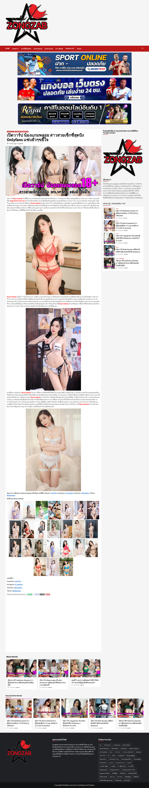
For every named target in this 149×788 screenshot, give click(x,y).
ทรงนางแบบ (49, 49)
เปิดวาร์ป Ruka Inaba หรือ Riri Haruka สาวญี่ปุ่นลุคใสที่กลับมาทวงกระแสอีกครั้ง (53, 682)
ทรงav (79, 49)
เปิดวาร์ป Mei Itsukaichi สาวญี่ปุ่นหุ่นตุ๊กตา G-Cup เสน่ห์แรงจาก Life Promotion (127, 225)
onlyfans (123, 748)
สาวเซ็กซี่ (130, 766)
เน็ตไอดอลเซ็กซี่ (132, 773)
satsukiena (103, 752)
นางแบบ (111, 762)
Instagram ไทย (104, 748)
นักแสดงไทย (103, 762)
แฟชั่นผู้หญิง (128, 777)
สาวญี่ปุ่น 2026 (122, 766)
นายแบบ (129, 762)
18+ (101, 745)
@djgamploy (11, 495)
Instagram (126, 745)
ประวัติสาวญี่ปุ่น (104, 766)
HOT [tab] (124, 203)
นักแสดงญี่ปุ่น (137, 759)
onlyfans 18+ (70, 48)
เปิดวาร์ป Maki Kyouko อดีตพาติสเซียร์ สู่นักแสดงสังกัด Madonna (102, 723)
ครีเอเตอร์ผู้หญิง (131, 755)
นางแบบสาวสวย (120, 762)
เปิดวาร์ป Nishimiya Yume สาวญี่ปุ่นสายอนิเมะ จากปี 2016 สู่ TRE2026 (127, 213)
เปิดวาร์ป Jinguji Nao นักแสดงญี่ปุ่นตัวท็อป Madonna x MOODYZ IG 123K (128, 238)
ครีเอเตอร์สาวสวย (114, 759)
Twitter (102, 755)
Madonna (115, 748)
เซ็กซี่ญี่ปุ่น (114, 773)
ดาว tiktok (59, 49)
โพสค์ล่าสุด (25, 131)
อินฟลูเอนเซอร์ (103, 769)
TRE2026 (138, 752)
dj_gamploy (70, 493)
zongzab (121, 755)
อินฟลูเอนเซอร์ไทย (104, 773)
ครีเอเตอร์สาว (103, 759)
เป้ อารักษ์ (119, 777)
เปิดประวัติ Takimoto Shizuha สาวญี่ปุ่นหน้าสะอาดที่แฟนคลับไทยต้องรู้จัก (21, 682)
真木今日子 (127, 780)
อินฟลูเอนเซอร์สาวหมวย (128, 769)
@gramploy (85, 493)
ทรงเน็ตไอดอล (26, 49)
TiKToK (117, 752)
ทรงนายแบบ (38, 49)
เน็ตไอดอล (123, 773)
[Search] (142, 48)
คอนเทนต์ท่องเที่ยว (126, 759)
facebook (107, 745)
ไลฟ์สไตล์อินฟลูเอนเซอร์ (106, 780)
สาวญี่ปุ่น (112, 766)
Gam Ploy (54, 493)
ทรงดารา (15, 49)
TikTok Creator (127, 752)
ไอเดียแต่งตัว (118, 780)
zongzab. (20, 143)
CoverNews (81, 785)
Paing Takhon (133, 748)
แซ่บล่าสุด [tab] (107, 203)
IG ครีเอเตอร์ (116, 745)
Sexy (111, 752)
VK (108, 755)
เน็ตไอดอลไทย (103, 777)
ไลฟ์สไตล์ (136, 777)
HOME (8, 48)
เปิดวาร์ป (112, 777)
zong (114, 755)
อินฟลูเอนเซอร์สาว (115, 769)
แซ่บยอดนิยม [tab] (116, 203)
